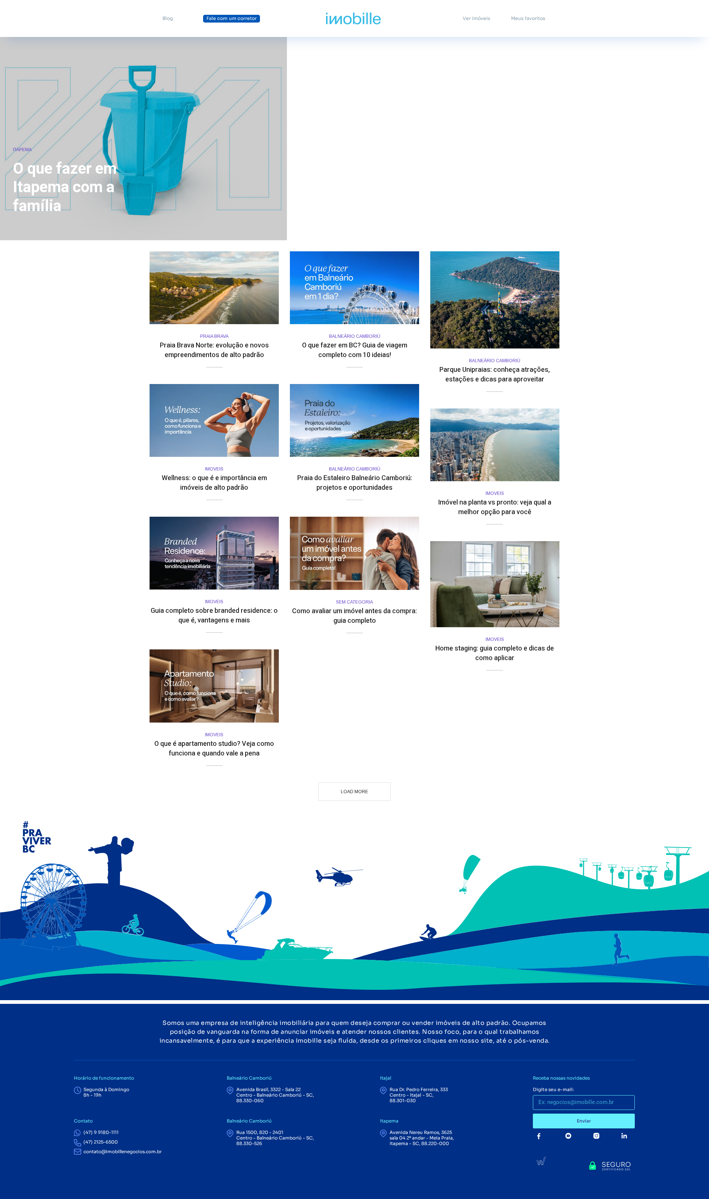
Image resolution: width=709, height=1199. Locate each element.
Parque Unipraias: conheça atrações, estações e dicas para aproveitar (494, 374)
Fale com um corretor (231, 18)
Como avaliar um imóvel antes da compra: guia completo (354, 616)
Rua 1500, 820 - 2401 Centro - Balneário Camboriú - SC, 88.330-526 (275, 1138)
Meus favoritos (528, 18)
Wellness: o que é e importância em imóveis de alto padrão (214, 483)
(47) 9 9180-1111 (101, 1132)
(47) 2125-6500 (100, 1142)
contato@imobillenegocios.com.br (122, 1151)
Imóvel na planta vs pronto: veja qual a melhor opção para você (494, 507)
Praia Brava (214, 336)
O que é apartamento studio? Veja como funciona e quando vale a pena (214, 748)
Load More (354, 791)
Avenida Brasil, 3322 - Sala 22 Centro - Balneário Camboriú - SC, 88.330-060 (275, 1095)
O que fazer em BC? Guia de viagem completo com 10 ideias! (354, 350)
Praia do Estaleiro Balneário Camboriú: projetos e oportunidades (354, 483)
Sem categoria (354, 602)
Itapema (22, 149)
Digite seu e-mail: (553, 1089)
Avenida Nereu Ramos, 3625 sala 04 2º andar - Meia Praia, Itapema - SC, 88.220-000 (422, 1138)
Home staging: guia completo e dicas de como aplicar (494, 653)
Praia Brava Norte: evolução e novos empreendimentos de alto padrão (214, 350)
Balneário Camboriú (354, 336)
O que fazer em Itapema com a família (65, 187)
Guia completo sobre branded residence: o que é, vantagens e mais (214, 615)
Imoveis (214, 469)
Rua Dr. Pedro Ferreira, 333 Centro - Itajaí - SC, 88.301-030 (419, 1095)
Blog (167, 18)
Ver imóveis (476, 18)
